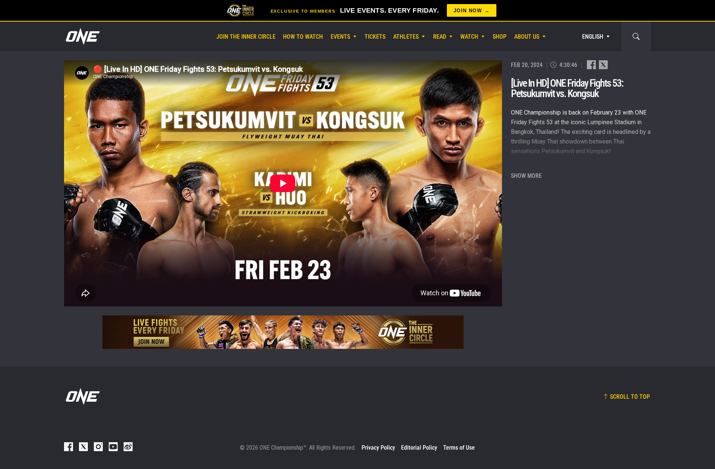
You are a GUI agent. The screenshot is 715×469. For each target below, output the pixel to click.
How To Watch (303, 36)
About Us (526, 36)
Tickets (375, 36)
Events (340, 36)
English (592, 36)
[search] (636, 36)
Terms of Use (459, 447)
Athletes (406, 36)
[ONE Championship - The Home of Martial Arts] (82, 36)
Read (439, 36)
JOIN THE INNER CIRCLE (246, 36)
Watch (469, 36)
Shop (499, 36)
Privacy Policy (378, 447)
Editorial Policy (419, 447)
